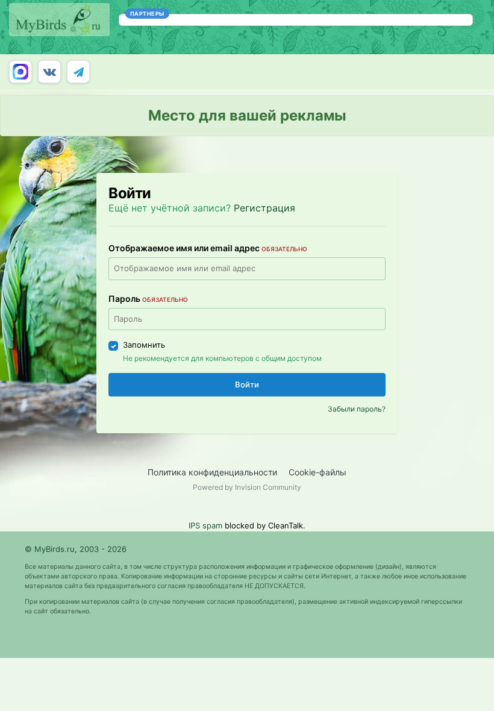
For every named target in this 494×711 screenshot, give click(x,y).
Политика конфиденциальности (212, 472)
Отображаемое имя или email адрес (207, 248)
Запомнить (144, 344)
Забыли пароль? (357, 408)
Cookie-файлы (317, 472)
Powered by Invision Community (247, 487)
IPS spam (205, 525)
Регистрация (264, 208)
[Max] (20, 71)
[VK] (49, 71)
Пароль (148, 298)
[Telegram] (78, 71)
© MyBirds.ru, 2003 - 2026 (76, 549)
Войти (247, 384)
